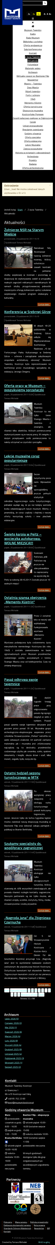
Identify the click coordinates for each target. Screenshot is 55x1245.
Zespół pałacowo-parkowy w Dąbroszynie (33, 118)
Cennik (33, 122)
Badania (33, 164)
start (6, 990)
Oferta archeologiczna (32, 168)
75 (15, 994)
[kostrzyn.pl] (15, 1187)
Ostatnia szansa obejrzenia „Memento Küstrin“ (25, 600)
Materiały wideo (32, 68)
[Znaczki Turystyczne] (35, 1208)
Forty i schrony (33, 95)
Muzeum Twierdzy (32, 30)
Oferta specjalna (33, 137)
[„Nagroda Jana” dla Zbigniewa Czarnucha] (18, 944)
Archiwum (33, 72)
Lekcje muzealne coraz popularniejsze (21, 458)
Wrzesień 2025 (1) (13, 1062)
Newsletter (32, 80)
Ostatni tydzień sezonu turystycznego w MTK (22, 775)
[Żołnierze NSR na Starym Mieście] (18, 257)
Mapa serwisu (21, 1222)
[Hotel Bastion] (19, 1198)
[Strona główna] (33, 26)
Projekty (33, 160)
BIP (48, 1228)
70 (39, 990)
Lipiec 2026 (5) (12, 1018)
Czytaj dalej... (44, 304)
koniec (41, 994)
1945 (32, 99)
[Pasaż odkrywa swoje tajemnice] (18, 706)
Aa (29, 13)
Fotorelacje (33, 64)
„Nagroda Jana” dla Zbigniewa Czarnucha (27, 920)
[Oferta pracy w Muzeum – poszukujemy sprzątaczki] (18, 413)
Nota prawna (39, 1225)
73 (49, 990)
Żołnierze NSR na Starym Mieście (24, 232)
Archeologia (32, 156)
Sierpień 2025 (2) (13, 1067)
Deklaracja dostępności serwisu (17, 1225)
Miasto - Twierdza (33, 83)
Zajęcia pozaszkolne (32, 148)
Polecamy (8, 1222)
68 (32, 990)
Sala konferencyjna (33, 49)
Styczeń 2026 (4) (13, 1045)
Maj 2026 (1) (11, 1027)
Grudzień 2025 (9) (13, 1049)
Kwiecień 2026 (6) (13, 1032)
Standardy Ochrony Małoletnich (17, 1228)
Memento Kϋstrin (32, 102)
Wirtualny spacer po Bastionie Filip (32, 76)
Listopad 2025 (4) (13, 1054)
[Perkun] (39, 1198)
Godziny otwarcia (33, 133)
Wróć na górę (44, 1242)
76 (18, 994)
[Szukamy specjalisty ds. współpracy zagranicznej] (18, 870)
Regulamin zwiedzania (32, 129)
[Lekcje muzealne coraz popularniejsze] (18, 483)
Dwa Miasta (33, 87)
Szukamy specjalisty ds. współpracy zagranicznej (23, 846)
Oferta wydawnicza (33, 45)
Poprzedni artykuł (18, 990)
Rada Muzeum (33, 37)
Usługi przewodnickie (33, 125)
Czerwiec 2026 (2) (13, 1023)
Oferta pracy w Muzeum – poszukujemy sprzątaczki (25, 388)
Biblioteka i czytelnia (32, 41)
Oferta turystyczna (33, 106)
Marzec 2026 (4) (12, 1036)
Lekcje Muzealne (32, 145)
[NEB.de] (33, 1187)
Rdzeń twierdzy (32, 91)
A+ (50, 13)
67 (29, 990)
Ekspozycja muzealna (33, 110)
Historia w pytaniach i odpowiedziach (32, 152)
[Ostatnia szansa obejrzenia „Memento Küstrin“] (18, 624)
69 (36, 990)
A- (45, 13)
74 (12, 994)
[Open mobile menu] (33, 18)
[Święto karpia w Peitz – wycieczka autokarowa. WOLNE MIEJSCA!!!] (18, 562)
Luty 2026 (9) (11, 1040)
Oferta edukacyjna (32, 141)
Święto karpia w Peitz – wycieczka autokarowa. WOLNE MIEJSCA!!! (23, 538)
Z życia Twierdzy (33, 57)
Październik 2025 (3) (14, 1058)
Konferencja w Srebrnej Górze (27, 311)
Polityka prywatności (39, 1222)
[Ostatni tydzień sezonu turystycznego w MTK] (18, 800)
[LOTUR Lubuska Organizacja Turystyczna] (20, 1208)
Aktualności (32, 60)
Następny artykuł (29, 994)
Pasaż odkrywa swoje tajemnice (21, 682)
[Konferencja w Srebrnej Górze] (18, 334)
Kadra (33, 34)
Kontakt (33, 53)
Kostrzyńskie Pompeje (33, 114)
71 (42, 990)
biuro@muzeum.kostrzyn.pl (21, 1102)
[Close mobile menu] (33, 22)
